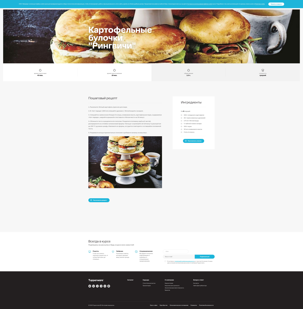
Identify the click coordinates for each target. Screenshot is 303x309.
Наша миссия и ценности (172, 285)
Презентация (147, 285)
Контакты (196, 283)
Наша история (169, 283)
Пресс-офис (153, 305)
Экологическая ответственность (174, 288)
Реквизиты (194, 305)
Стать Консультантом (149, 283)
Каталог (130, 280)
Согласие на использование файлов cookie (199, 4)
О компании (169, 280)
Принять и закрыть (276, 4)
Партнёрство (164, 305)
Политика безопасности (206, 305)
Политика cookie (260, 4)
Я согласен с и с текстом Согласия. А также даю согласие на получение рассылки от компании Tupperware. (189, 262)
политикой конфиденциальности (184, 261)
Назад (94, 16)
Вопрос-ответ (198, 280)
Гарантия (167, 290)
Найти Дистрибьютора (200, 285)
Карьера (146, 280)
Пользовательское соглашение (179, 305)
